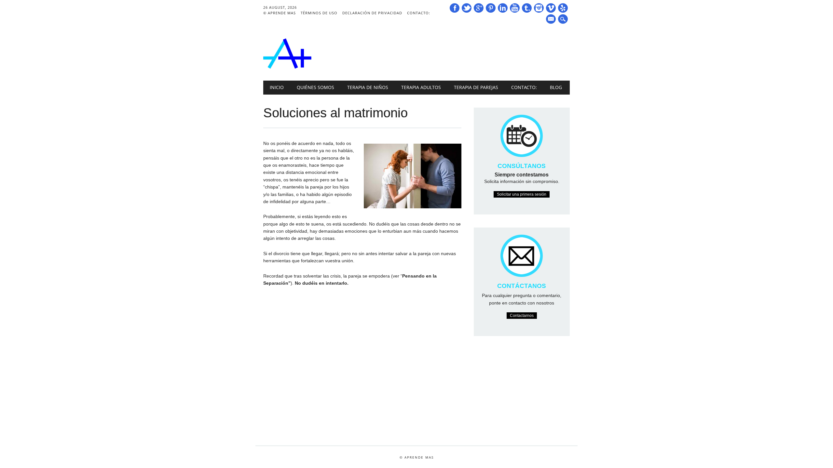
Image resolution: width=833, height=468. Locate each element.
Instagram (539, 8)
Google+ (479, 8)
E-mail (551, 19)
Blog (556, 87)
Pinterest (491, 8)
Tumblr (527, 8)
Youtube (515, 8)
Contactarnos (522, 315)
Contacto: (418, 12)
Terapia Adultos (421, 87)
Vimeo (551, 8)
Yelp (563, 8)
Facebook (454, 8)
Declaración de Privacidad (372, 12)
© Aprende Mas (279, 12)
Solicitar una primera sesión (521, 194)
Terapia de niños (367, 87)
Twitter (466, 8)
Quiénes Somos (315, 87)
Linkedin (503, 8)
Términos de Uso (319, 12)
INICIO (277, 87)
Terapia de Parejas (476, 87)
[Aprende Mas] (287, 67)
